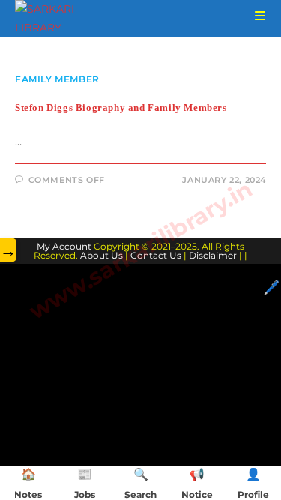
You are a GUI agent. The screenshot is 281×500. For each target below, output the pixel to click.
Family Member (57, 79)
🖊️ (271, 288)
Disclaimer (213, 255)
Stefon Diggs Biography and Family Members (121, 107)
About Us (101, 255)
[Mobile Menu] (255, 16)
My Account (64, 246)
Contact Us (155, 255)
